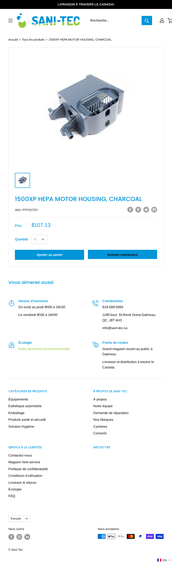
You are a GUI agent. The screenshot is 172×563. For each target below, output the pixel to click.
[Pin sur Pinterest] (138, 209)
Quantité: (22, 239)
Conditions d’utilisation (25, 475)
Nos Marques (103, 419)
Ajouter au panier (49, 254)
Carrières (100, 426)
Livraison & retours (22, 482)
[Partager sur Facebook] (130, 209)
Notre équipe (103, 406)
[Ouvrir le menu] (10, 20)
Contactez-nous (20, 455)
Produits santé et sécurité (27, 419)
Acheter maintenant (122, 254)
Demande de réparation (111, 413)
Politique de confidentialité (28, 469)
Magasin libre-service (24, 462)
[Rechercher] (147, 20)
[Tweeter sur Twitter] (146, 209)
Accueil (13, 39)
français (16, 518)
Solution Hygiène (21, 426)
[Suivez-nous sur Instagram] (19, 537)
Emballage (16, 413)
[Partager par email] (154, 209)
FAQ (11, 496)
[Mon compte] (162, 20)
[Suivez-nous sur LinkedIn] (27, 537)
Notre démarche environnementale (44, 349)
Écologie (15, 489)
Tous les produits (33, 39)
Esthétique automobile (25, 406)
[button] (164, 560)
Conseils (100, 433)
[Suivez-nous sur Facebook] (11, 537)
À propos (100, 399)
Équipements (18, 399)
